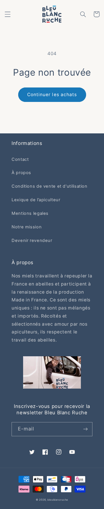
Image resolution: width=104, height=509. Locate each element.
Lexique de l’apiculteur (36, 199)
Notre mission (27, 227)
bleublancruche (57, 499)
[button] (7, 14)
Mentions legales (30, 213)
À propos (21, 172)
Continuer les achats (52, 94)
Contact (20, 159)
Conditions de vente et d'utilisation (50, 186)
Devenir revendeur (32, 240)
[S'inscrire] (85, 429)
